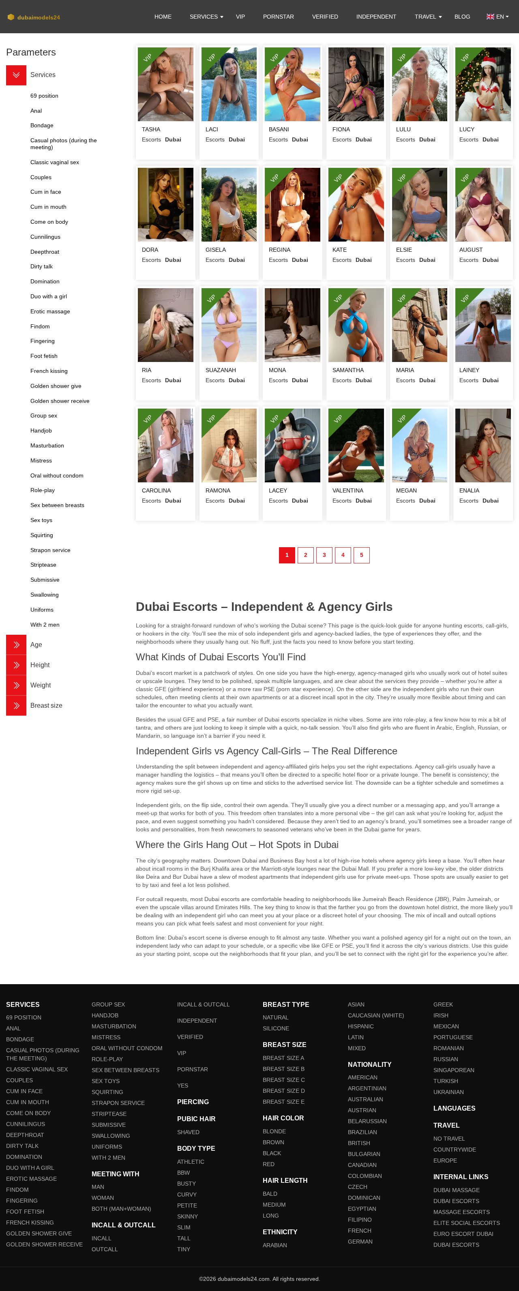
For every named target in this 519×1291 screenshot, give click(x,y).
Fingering (22, 1200)
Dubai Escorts (456, 1201)
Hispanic (361, 1026)
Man (98, 1187)
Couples (19, 1080)
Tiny (183, 1249)
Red (269, 1164)
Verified (325, 16)
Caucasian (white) (376, 1015)
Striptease (109, 1114)
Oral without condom (127, 1048)
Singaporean (453, 1070)
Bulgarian (364, 1154)
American (362, 1077)
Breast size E (284, 1101)
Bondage (20, 1039)
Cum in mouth (27, 1102)
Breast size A (283, 1058)
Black (272, 1153)
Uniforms (107, 1146)
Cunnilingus (25, 1124)
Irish (440, 1015)
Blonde (274, 1131)
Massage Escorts (461, 1212)
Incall (102, 1238)
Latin (356, 1037)
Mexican (446, 1026)
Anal (13, 1028)
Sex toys (106, 1081)
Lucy (466, 129)
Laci (212, 129)
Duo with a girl (30, 1168)
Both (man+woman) (121, 1208)
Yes (182, 1085)
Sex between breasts (125, 1070)
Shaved (188, 1132)
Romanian (448, 1048)
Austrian (362, 1110)
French (359, 1230)
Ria (146, 370)
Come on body (28, 1113)
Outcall (105, 1249)
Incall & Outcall (203, 1004)
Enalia (469, 490)
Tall (184, 1238)
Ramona (218, 490)
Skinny (187, 1216)
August (471, 249)
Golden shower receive (44, 1244)
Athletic (190, 1161)
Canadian (362, 1165)
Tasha (151, 129)
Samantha (348, 370)
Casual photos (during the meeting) (42, 1054)
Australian (365, 1099)
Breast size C (284, 1080)
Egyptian (362, 1208)
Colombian (365, 1176)
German (360, 1241)
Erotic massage (31, 1178)
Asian (356, 1004)
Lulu (403, 129)
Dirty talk (22, 1146)
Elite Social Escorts (466, 1223)
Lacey (278, 490)
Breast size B (284, 1069)
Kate (339, 249)
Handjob (105, 1015)
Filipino (360, 1219)
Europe (445, 1160)
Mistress (106, 1037)
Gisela (216, 249)
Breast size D (284, 1091)
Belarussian (367, 1121)
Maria (405, 370)
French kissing (30, 1222)
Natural (276, 1017)
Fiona (341, 129)
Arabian (275, 1245)
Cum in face (24, 1091)
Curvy (187, 1194)
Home (163, 16)
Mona (277, 370)
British (359, 1143)
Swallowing (111, 1136)
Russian (445, 1059)
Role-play (107, 1059)
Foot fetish (25, 1211)
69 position (23, 1017)
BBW (183, 1172)
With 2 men (108, 1157)
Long (271, 1215)
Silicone (276, 1028)
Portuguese (453, 1037)
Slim (184, 1227)
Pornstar (278, 16)
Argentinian (367, 1088)
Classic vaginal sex (37, 1069)
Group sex (108, 1004)
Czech (357, 1187)
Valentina (347, 490)
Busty (186, 1183)
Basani (279, 129)
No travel (449, 1138)
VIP (240, 16)
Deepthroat (25, 1135)
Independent (376, 16)
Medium (274, 1204)
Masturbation (114, 1026)
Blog (462, 16)
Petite (187, 1205)
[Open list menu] (16, 645)
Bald (270, 1193)
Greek (443, 1004)
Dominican (364, 1198)
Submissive (109, 1125)
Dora (150, 249)
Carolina (156, 490)
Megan (406, 490)
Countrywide (454, 1149)
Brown (273, 1142)
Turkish (445, 1081)
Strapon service (118, 1103)
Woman (103, 1198)
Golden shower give (39, 1233)
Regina (279, 249)
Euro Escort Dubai (463, 1234)
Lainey (469, 370)
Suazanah (221, 370)
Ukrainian (448, 1092)
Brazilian (362, 1132)
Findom (17, 1189)
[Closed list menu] (16, 75)
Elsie (404, 249)
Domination (24, 1157)
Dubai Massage (456, 1190)
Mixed (357, 1048)
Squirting (107, 1092)
